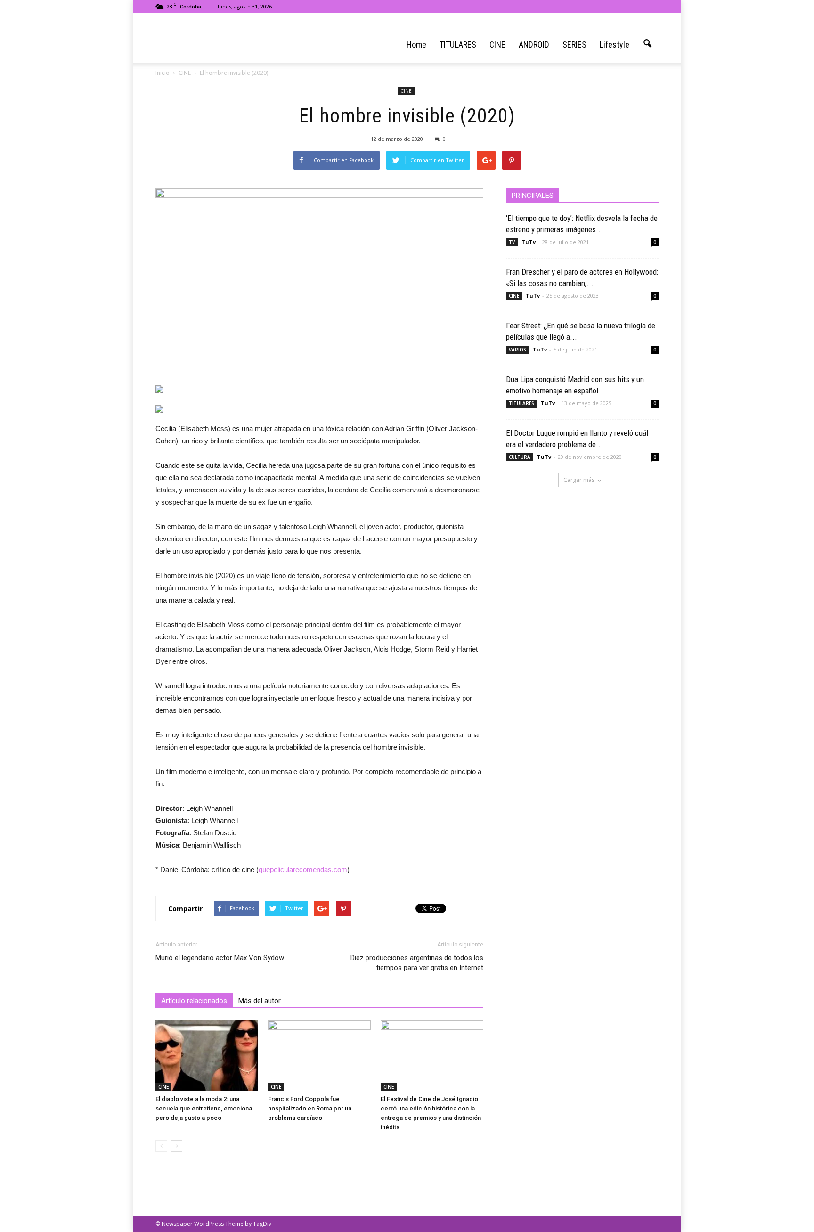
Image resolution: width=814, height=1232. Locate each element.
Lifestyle (614, 44)
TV (512, 242)
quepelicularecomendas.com (303, 869)
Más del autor (259, 1000)
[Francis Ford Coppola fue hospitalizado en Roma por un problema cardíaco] (319, 1055)
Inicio (162, 73)
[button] (647, 44)
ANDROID (534, 44)
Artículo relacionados (194, 1000)
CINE (497, 44)
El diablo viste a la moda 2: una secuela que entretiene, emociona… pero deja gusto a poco (205, 1108)
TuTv (528, 241)
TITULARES (458, 44)
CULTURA (519, 457)
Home (416, 44)
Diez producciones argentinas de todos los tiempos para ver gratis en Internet (416, 963)
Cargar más (578, 480)
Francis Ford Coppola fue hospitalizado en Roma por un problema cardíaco (309, 1108)
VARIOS (517, 349)
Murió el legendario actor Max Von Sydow (219, 958)
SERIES (574, 44)
